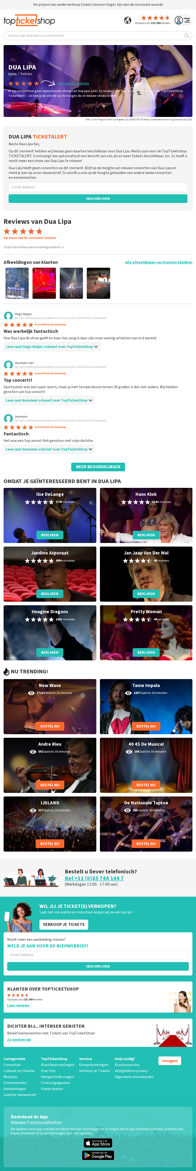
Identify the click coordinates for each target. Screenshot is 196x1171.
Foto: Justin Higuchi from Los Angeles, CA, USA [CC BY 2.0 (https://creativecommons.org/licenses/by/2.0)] (139, 119)
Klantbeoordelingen (57, 1064)
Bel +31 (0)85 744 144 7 (94, 878)
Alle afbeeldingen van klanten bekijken (158, 262)
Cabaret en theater (19, 1070)
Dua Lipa (26, 73)
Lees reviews (18, 1005)
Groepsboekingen (93, 1064)
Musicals (10, 1076)
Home (12, 73)
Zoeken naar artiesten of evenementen (36, 35)
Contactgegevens (55, 1082)
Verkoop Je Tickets (94, 1070)
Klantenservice (127, 1064)
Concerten (12, 1064)
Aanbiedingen (15, 1088)
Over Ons (48, 1070)
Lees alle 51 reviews (73, 83)
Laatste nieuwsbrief (20, 1094)
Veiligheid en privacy (131, 1070)
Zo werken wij (19, 1039)
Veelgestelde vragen (57, 1076)
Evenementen (15, 1082)
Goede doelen (52, 1088)
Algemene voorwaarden (134, 1076)
